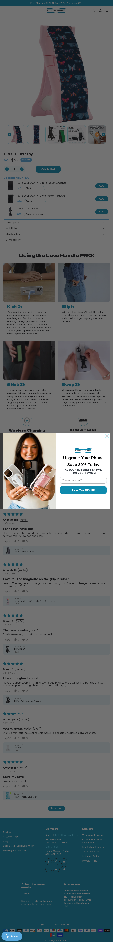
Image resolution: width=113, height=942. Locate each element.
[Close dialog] (107, 436)
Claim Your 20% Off (83, 490)
